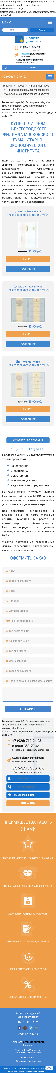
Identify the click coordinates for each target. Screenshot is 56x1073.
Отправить (28, 709)
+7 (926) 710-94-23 (30, 47)
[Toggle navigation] (50, 22)
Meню (6, 22)
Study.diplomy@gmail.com (29, 59)
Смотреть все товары (28, 440)
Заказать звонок (28, 67)
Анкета (42, 30)
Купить (28, 258)
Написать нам (28, 1057)
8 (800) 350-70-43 (25, 746)
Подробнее (28, 269)
